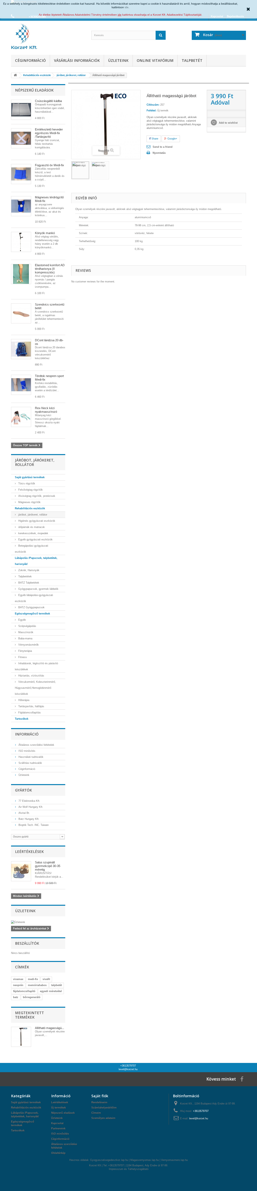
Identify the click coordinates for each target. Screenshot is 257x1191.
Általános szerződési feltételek (36, 744)
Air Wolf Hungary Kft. (30, 806)
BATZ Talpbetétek (28, 582)
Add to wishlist (228, 122)
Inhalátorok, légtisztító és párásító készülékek (36, 666)
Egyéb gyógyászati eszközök (35, 539)
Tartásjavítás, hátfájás (30, 706)
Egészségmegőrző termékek (32, 613)
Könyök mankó (45, 233)
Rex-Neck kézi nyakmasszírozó (46, 409)
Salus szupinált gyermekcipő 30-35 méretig (47, 866)
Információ (27, 734)
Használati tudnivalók (30, 756)
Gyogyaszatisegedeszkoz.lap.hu (109, 1159)
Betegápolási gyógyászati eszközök (31, 548)
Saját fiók (99, 1095)
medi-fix (33, 979)
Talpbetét (192, 60)
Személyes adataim (103, 1118)
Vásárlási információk (77, 60)
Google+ (172, 138)
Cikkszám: (153, 104)
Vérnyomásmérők (28, 644)
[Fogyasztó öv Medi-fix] (21, 174)
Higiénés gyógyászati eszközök (36, 520)
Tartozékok (21, 718)
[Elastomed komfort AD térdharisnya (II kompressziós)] (21, 274)
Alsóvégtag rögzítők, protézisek (36, 495)
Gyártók (23, 790)
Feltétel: (151, 110)
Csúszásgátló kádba (48, 101)
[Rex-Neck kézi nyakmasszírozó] (21, 417)
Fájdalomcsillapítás (29, 712)
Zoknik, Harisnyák (28, 570)
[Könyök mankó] (21, 242)
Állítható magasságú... (49, 1028)
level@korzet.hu (128, 1069)
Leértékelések (29, 851)
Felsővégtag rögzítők (30, 489)
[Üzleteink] (38, 922)
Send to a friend (162, 146)
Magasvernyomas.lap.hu (144, 1159)
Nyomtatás (159, 152)
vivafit (46, 979)
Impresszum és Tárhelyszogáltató (128, 1169)
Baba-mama (24, 638)
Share (154, 138)
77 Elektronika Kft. (29, 800)
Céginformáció (30, 60)
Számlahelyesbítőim (104, 1107)
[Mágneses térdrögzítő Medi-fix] (21, 206)
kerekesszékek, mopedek (32, 533)
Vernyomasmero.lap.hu (174, 1159)
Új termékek (58, 1107)
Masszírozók (25, 632)
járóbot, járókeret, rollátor (32, 514)
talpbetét (56, 985)
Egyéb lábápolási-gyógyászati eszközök (34, 598)
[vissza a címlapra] (15, 75)
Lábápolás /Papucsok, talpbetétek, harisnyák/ (36, 560)
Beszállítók (27, 943)
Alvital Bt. (24, 812)
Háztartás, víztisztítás (30, 675)
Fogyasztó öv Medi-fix (49, 165)
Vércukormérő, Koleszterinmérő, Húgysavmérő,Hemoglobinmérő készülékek (35, 687)
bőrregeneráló (31, 997)
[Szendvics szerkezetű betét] (21, 313)
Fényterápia (24, 650)
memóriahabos (37, 985)
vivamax (18, 979)
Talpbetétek (24, 576)
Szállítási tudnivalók (30, 762)
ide (126, 7)
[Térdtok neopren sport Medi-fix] (21, 385)
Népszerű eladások (34, 90)
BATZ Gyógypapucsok (31, 607)
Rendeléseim (99, 1102)
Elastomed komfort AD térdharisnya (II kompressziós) (50, 268)
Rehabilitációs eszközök (30, 508)
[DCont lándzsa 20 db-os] (21, 349)
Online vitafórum (155, 60)
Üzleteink (118, 60)
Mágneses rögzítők (29, 502)
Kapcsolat (57, 1123)
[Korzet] (48, 37)
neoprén (18, 985)
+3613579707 (128, 1065)
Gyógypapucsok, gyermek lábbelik (37, 588)
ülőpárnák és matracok (31, 527)
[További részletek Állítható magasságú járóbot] (21, 1037)
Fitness (22, 657)
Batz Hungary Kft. (28, 818)
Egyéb (21, 619)
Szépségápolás (26, 626)
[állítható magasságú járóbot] (80, 170)
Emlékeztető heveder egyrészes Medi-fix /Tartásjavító (49, 133)
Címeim (96, 1112)
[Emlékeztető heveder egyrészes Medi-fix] (21, 138)
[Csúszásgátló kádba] (21, 110)
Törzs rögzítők (26, 483)
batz (15, 997)
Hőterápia (23, 700)
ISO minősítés (26, 750)
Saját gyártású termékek (30, 477)
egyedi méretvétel (51, 991)
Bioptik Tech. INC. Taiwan (33, 824)
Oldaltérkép (58, 1152)
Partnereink (58, 1128)
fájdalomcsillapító (24, 991)
